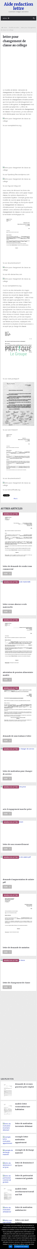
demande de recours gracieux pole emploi (24, 1085)
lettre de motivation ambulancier (23, 1208)
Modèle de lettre (14, 27)
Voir (5, 574)
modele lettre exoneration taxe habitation (22, 1106)
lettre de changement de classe (16, 983)
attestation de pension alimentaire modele (18, 673)
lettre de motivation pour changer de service (17, 772)
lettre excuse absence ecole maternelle (15, 605)
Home (5, 27)
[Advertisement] (18, 68)
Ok (10, 1246)
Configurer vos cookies (21, 1246)
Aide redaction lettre (18, 6)
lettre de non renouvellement (16, 844)
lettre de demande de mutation (16, 947)
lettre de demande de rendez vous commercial (17, 567)
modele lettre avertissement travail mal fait (24, 1191)
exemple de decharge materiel (24, 1151)
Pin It (15, 498)
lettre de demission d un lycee (24, 1164)
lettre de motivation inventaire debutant (23, 1124)
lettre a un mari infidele (22, 1221)
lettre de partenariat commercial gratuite (24, 1176)
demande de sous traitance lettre (17, 736)
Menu (5, 18)
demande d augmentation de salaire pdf (18, 880)
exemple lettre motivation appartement (21, 1139)
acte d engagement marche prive (17, 809)
